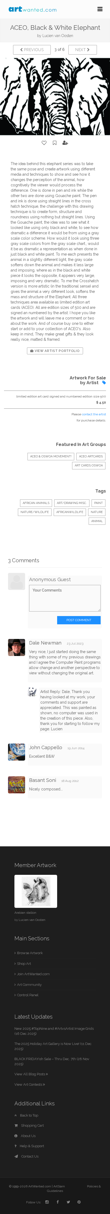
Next (81, 50)
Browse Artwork (30, 953)
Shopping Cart (32, 1125)
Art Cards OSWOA (89, 465)
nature (97, 512)
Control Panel (27, 995)
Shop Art (24, 964)
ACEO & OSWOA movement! (51, 456)
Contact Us (29, 1156)
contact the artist (94, 414)
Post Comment (78, 620)
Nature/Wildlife (35, 512)
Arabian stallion (25, 912)
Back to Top (28, 1115)
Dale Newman (45, 643)
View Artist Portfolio (57, 351)
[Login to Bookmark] (54, 143)
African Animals (36, 503)
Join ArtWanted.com (33, 974)
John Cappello (45, 747)
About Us (28, 1136)
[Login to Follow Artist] (65, 143)
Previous (33, 50)
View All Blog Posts (30, 1074)
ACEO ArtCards (91, 456)
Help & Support (31, 1146)
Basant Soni (42, 780)
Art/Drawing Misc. (72, 503)
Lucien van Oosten (57, 36)
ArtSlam (59, 1186)
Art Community (29, 985)
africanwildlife (69, 512)
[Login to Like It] (44, 143)
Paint (98, 503)
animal (97, 521)
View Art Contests (28, 1084)
